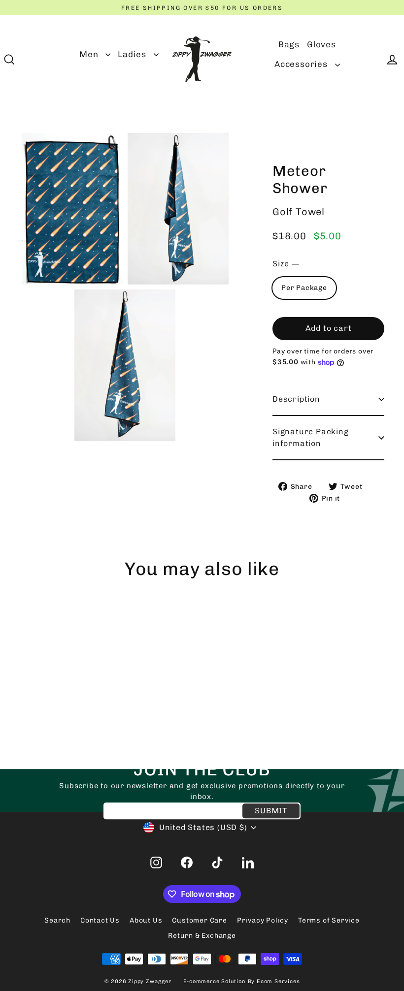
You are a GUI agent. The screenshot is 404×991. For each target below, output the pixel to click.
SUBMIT (271, 810)
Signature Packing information (310, 437)
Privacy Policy (262, 920)
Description (296, 399)
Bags (289, 44)
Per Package (304, 288)
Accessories (302, 64)
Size (286, 263)
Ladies (133, 54)
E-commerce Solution (214, 981)
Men (90, 54)
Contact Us (100, 920)
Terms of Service (329, 920)
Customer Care (199, 920)
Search (57, 920)
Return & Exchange (202, 935)
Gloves (321, 44)
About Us (146, 920)
